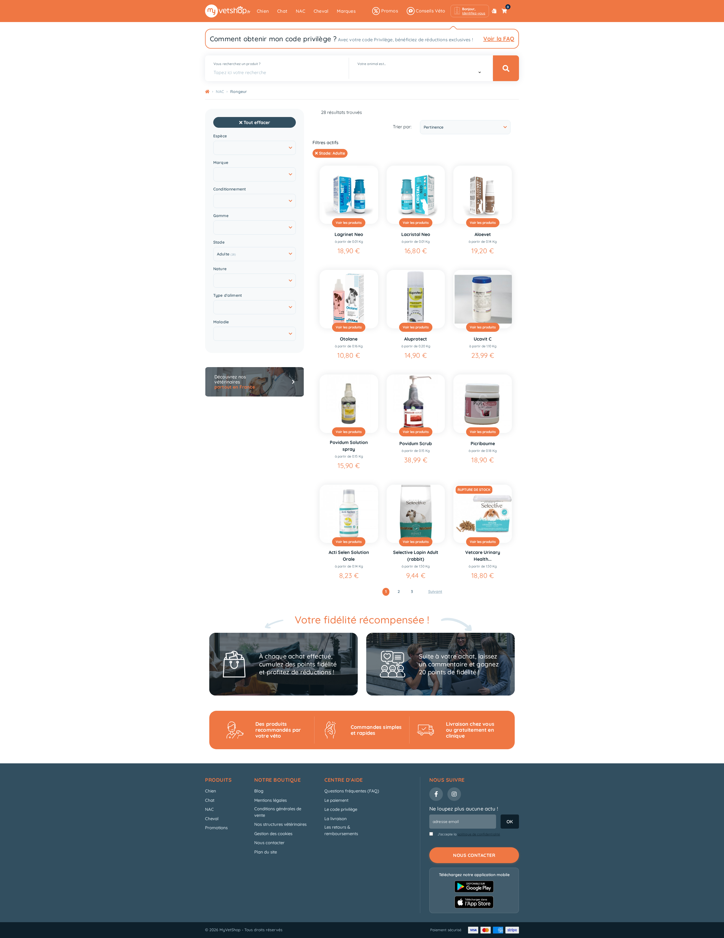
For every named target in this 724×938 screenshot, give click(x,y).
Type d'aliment (227, 295)
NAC (300, 11)
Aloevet (483, 234)
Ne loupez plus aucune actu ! (463, 808)
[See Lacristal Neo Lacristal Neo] (416, 195)
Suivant (435, 591)
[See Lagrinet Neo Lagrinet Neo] (349, 195)
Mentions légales (270, 800)
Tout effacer (256, 122)
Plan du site (265, 852)
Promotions (216, 827)
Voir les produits (349, 222)
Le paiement (336, 800)
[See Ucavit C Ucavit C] (482, 299)
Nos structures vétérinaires (280, 824)
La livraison (335, 818)
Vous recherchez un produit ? (237, 64)
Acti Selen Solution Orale (349, 555)
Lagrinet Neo (349, 234)
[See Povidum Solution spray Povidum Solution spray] (349, 403)
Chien (263, 11)
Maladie (221, 322)
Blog (258, 791)
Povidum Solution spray (349, 445)
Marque (220, 162)
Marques (346, 11)
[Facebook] (436, 794)
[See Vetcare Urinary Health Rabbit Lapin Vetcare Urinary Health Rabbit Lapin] (482, 514)
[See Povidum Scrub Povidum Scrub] (416, 403)
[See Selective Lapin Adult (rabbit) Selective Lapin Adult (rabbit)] (416, 514)
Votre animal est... (371, 64)
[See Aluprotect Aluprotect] (416, 299)
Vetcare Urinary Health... (482, 555)
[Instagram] (454, 794)
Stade (219, 242)
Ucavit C (483, 339)
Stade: (331, 153)
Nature (220, 269)
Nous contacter (269, 842)
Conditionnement (229, 189)
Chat (282, 11)
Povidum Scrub (415, 443)
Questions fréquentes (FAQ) (351, 791)
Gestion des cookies (273, 833)
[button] (470, 11)
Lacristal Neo (415, 234)
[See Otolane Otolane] (349, 299)
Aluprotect (415, 339)
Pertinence (433, 127)
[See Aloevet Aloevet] (482, 195)
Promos (389, 11)
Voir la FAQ (498, 38)
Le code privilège (340, 809)
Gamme (221, 215)
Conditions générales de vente (277, 812)
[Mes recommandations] (494, 11)
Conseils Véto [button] (430, 11)
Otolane (348, 339)
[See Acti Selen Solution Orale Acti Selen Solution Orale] (349, 514)
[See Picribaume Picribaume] (482, 403)
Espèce (220, 136)
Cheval (321, 11)
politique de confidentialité (479, 834)
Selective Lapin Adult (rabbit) (415, 555)
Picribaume (483, 443)
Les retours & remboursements (341, 830)
